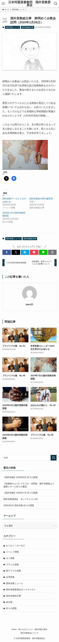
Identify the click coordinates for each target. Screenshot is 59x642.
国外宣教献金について (29, 633)
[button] (6, 252)
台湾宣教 (10, 577)
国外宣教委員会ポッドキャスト (21, 589)
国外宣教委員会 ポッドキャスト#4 (20, 499)
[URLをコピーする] (52, 252)
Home (14, 629)
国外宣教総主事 (27, 27)
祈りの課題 (11, 608)
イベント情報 (12, 552)
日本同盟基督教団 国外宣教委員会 (29, 4)
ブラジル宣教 (12, 564)
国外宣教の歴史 (41, 629)
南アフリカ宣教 (13, 570)
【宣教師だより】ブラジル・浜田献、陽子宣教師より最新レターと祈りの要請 (28, 485)
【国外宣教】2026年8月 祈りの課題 (20, 477)
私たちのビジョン (25, 629)
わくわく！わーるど (15, 545)
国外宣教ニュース (12, 27)
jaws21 (29, 304)
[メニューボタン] (3, 3)
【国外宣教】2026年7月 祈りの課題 (20, 493)
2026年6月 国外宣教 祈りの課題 (18, 505)
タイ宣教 (10, 558)
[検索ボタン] (55, 3)
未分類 (9, 602)
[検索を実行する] (54, 458)
